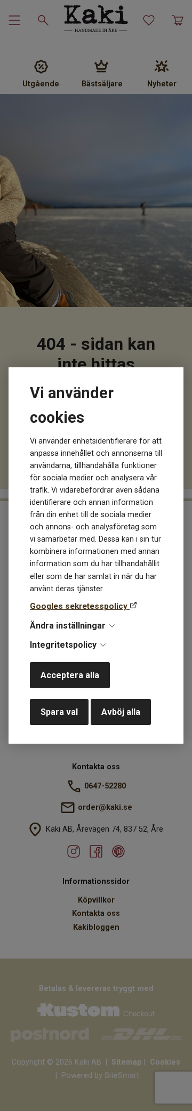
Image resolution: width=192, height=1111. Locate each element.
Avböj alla (120, 712)
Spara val (59, 712)
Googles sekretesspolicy (80, 606)
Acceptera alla (70, 675)
